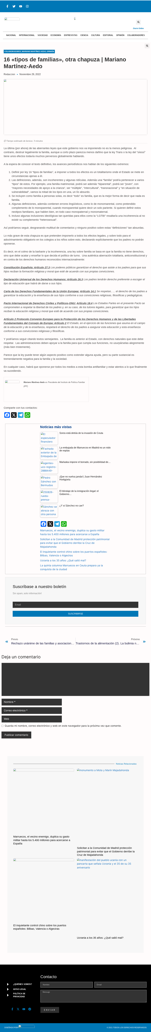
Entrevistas (70, 35)
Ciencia (84, 35)
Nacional (11, 35)
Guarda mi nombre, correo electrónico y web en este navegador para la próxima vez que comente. (63, 725)
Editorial (108, 35)
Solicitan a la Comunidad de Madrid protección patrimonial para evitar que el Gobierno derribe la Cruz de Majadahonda (75, 543)
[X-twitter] (18, 1009)
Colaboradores (136, 35)
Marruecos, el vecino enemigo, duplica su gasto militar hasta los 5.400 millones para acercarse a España (41, 840)
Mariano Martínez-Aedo (34, 51)
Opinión (120, 35)
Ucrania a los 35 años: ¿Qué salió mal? (63, 560)
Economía (56, 35)
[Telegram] (29, 1009)
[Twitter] (14, 6)
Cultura (95, 35)
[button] (138, 22)
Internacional (27, 35)
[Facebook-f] (7, 6)
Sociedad (43, 35)
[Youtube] (21, 6)
